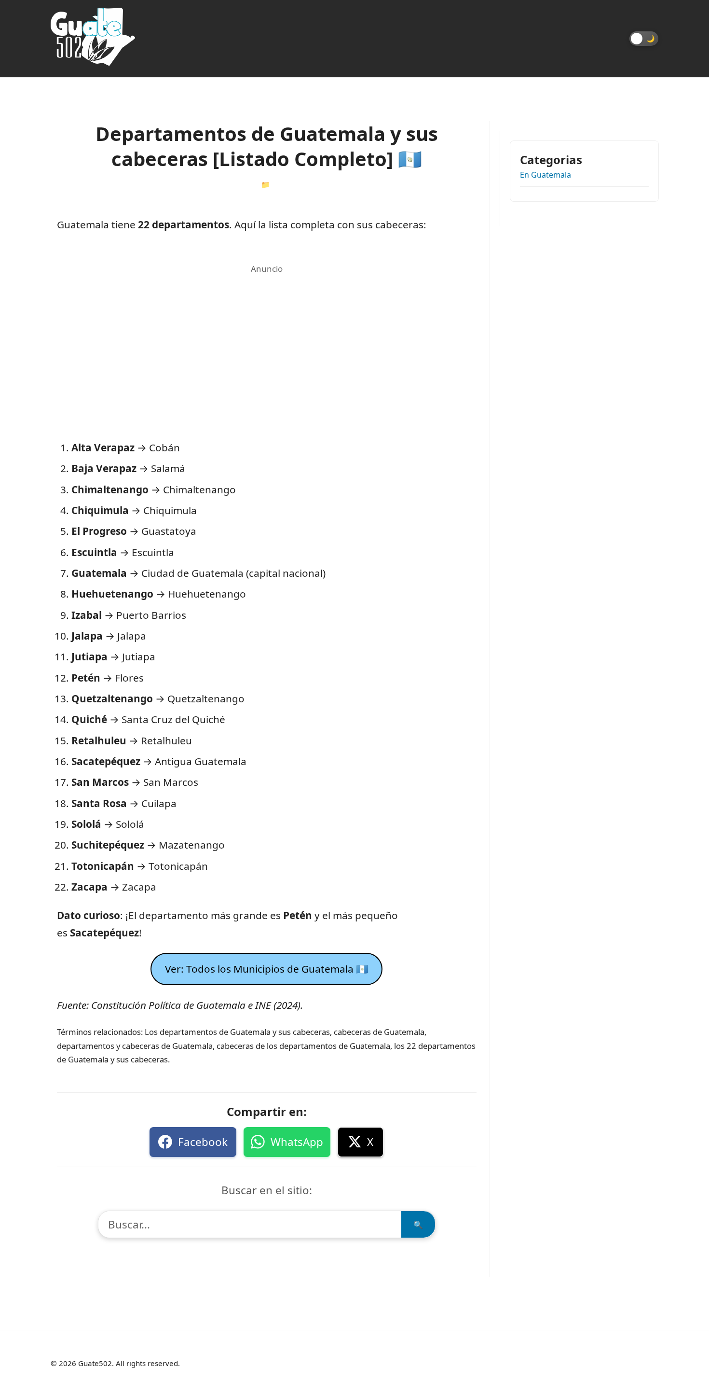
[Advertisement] (267, 344)
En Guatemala (545, 174)
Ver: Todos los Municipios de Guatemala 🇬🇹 (266, 969)
